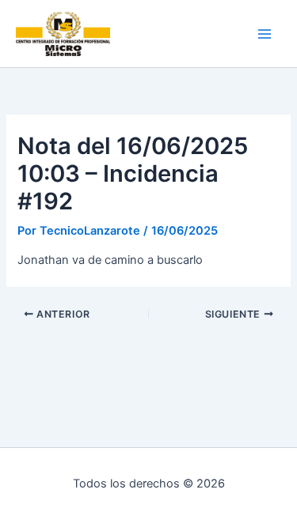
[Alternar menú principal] (264, 34)
